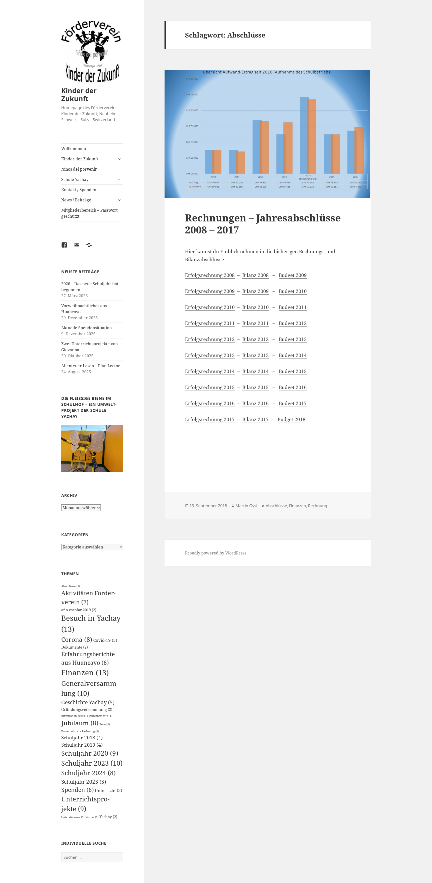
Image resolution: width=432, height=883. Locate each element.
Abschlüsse (70, 586)
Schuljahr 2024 (88, 772)
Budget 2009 (293, 275)
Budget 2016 (293, 387)
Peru (105, 724)
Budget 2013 (293, 339)
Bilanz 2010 (255, 307)
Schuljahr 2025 (83, 781)
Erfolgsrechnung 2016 (210, 403)
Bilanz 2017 (255, 419)
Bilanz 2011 (255, 323)
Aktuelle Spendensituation (86, 328)
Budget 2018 (292, 419)
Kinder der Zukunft (78, 94)
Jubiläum (79, 723)
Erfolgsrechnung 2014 (210, 371)
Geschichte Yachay (87, 702)
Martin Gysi (246, 505)
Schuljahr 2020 (89, 753)
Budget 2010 (293, 291)
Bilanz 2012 (255, 339)
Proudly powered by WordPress (215, 553)
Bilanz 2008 (255, 275)
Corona (76, 639)
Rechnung (90, 731)
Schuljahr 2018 (82, 737)
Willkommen (73, 148)
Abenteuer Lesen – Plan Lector (90, 366)
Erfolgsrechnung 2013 (210, 355)
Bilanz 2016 (255, 403)
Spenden (77, 790)
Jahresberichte (100, 716)
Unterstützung (72, 817)
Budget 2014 (293, 355)
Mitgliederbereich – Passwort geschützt (89, 213)
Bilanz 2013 (255, 355)
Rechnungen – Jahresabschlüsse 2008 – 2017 (263, 223)
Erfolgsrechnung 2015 (210, 387)
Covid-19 (105, 640)
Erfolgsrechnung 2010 (210, 307)
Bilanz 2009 (255, 291)
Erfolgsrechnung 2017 (210, 419)
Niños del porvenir (79, 169)
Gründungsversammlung (86, 709)
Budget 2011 (293, 307)
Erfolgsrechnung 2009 (210, 291)
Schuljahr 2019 (82, 744)
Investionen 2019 (74, 716)
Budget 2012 (293, 323)
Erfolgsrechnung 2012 (210, 339)
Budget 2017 (293, 403)
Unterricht (108, 790)
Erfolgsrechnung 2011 (210, 323)
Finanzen (85, 673)
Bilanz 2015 (255, 387)
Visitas (92, 817)
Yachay (108, 816)
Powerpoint (71, 731)
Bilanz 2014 (255, 371)
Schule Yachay (74, 179)
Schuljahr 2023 (91, 763)
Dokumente (74, 647)
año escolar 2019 (78, 609)
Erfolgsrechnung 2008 (210, 275)
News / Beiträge (76, 200)
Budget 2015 (293, 371)
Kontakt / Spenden (78, 189)
